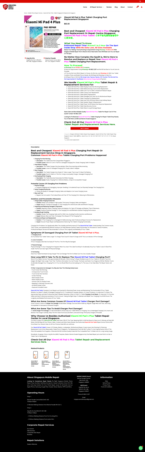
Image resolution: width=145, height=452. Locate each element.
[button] (140, 1)
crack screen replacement (73, 140)
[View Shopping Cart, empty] (137, 7)
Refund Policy (106, 383)
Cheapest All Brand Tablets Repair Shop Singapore (82, 134)
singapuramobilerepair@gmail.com (84, 399)
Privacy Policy (106, 385)
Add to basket (84, 128)
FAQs (106, 381)
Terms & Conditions (106, 387)
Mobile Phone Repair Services (35, 13)
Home (25, 13)
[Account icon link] (141, 7)
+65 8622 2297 (110, 50)
